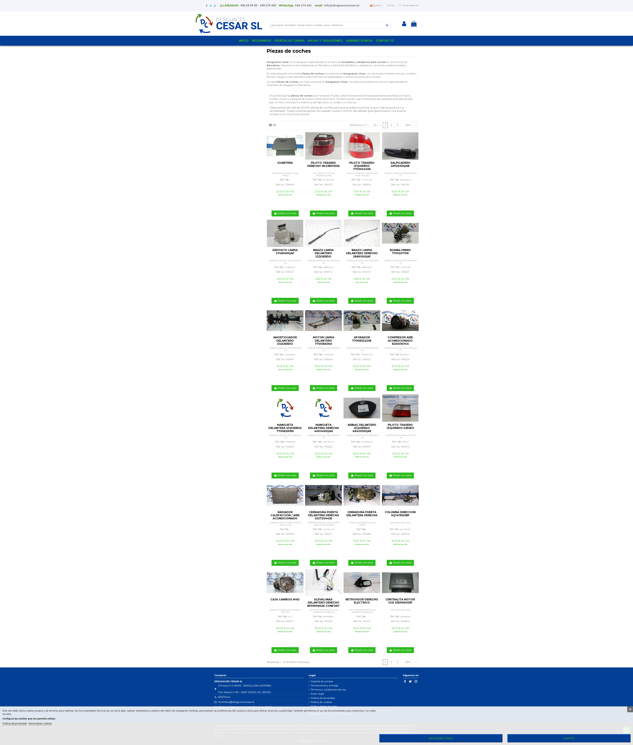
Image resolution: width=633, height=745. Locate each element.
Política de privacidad (323, 698)
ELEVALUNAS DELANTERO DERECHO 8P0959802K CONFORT (323, 602)
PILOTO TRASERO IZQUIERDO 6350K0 (400, 426)
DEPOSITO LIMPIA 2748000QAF (285, 252)
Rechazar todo (441, 738)
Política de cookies (321, 702)
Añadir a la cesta (287, 213)
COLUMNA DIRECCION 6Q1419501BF (400, 514)
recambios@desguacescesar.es (236, 702)
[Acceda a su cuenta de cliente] (404, 24)
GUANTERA (285, 162)
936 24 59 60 (248, 5)
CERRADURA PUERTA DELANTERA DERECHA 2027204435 (323, 515)
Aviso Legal (317, 693)
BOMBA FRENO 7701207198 (400, 252)
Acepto (569, 738)
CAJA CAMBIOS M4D (285, 599)
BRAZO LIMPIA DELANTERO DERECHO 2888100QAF (362, 253)
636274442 (224, 697)
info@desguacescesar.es (342, 5)
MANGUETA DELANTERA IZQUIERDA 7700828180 (285, 428)
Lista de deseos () (410, 5)
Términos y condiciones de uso (328, 689)
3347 (408, 125)
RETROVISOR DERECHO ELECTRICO (362, 601)
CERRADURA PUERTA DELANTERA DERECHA (362, 514)
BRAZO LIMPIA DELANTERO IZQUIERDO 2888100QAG (323, 255)
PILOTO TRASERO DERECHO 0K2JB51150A (323, 164)
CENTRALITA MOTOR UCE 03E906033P (400, 601)
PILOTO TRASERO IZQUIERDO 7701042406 (361, 166)
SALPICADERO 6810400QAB (400, 164)
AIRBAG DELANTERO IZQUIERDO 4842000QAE (361, 428)
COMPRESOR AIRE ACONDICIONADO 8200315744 (400, 340)
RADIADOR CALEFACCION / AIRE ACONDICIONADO (285, 515)
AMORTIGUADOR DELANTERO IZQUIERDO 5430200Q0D (285, 342)
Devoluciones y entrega (324, 685)
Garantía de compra (322, 681)
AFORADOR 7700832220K (362, 339)
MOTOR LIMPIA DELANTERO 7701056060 (323, 340)
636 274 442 (268, 5)
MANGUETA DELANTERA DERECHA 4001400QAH (323, 428)
